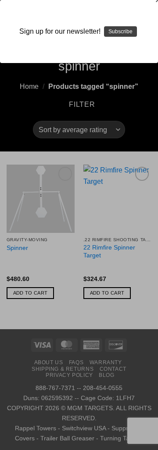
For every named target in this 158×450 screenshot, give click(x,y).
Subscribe (120, 31)
